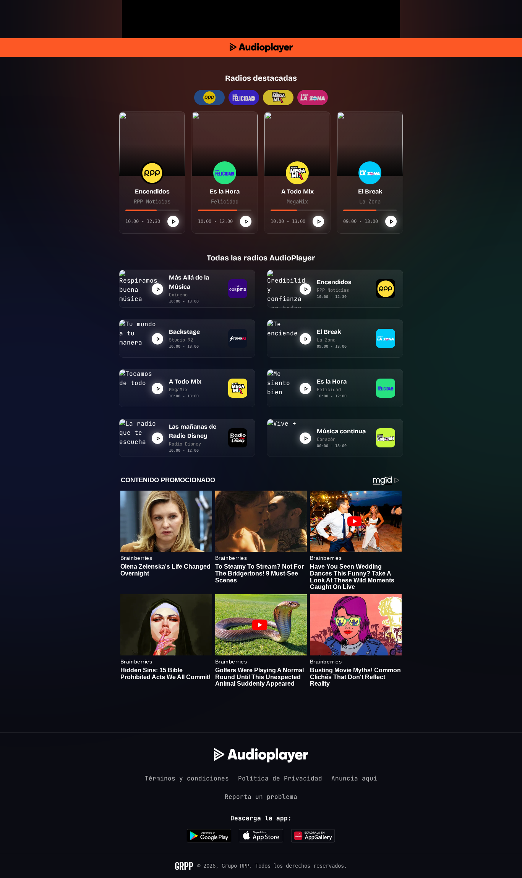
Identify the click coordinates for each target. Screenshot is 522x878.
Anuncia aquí (354, 778)
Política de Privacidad (280, 778)
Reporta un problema (261, 797)
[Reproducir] (173, 221)
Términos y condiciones (187, 778)
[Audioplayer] (261, 47)
